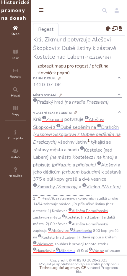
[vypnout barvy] (108, 29)
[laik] (115, 29)
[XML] (120, 29)
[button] (104, 10)
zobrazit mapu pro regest (63, 66)
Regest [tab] (45, 29)
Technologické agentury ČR (63, 267)
